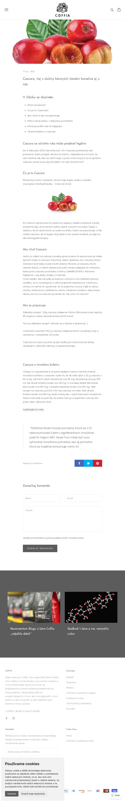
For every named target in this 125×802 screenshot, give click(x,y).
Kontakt (70, 708)
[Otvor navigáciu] (6, 9)
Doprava (71, 682)
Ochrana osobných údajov (81, 692)
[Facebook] (6, 718)
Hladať (70, 677)
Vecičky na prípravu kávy (80, 740)
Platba (69, 687)
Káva (69, 735)
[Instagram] (13, 718)
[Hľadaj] (112, 9)
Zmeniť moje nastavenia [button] (33, 793)
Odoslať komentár (40, 548)
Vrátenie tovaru (75, 698)
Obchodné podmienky (78, 703)
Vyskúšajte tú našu (34, 409)
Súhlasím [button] (11, 793)
